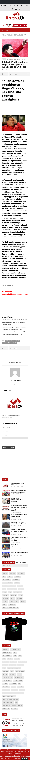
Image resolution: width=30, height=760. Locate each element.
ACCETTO (24, 758)
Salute (12, 598)
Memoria (13, 595)
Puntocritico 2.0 (21, 59)
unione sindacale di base (10, 699)
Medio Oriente (18, 680)
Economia (16, 579)
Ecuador (14, 661)
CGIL (15, 652)
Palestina (13, 683)
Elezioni (5, 665)
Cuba (4, 658)
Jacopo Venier (20, 671)
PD (19, 683)
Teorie (4, 604)
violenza (14, 708)
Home (3, 34)
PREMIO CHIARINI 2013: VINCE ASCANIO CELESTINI (15, 361)
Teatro (23, 601)
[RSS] (19, 9)
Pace (20, 595)
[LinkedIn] (21, 5)
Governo (5, 671)
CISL (20, 655)
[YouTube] (14, 5)
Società (4, 601)
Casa (3, 576)
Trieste (22, 690)
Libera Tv (13, 674)
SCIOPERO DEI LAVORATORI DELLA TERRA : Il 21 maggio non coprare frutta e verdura (19, 508)
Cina (15, 655)
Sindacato (5, 690)
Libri (10, 592)
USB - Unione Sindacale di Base (12, 705)
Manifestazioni (7, 677)
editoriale (22, 661)
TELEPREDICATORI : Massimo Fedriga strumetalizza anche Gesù (19, 538)
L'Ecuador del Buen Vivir (15, 354)
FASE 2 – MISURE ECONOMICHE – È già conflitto (17, 499)
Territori (12, 604)
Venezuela (14, 342)
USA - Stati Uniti (7, 702)
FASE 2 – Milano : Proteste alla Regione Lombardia (18, 491)
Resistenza (5, 686)
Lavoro (21, 589)
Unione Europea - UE (8, 696)
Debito (10, 658)
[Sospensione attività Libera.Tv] (15, 404)
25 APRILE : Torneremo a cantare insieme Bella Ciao (19, 523)
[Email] (16, 9)
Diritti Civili (6, 579)
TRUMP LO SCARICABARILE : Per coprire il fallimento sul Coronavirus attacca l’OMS (19, 531)
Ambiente (12, 573)
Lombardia (17, 592)
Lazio (4, 592)
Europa (12, 665)
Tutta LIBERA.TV (21, 562)
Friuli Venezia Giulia (9, 586)
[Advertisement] (14, 464)
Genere (20, 586)
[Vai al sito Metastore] (14, 628)
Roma (13, 686)
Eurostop (20, 665)
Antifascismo (6, 652)
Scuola (19, 598)
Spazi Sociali (14, 601)
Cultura (17, 576)
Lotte (20, 674)
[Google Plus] (12, 9)
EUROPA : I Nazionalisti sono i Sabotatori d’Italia (19, 553)
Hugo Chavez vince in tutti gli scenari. (15, 319)
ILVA (12, 671)
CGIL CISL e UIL (6, 655)
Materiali (5, 595)
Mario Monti (19, 677)
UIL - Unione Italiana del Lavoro (12, 693)
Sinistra (14, 690)
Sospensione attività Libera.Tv (11, 415)
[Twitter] (18, 5)
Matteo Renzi (6, 680)
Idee (3, 589)
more (28, 74)
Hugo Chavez (6, 342)
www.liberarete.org (18, 718)
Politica (5, 598)
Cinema (10, 576)
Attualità (9, 34)
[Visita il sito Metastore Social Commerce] (15, 25)
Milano (4, 683)
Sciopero (21, 686)
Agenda (4, 573)
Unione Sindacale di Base (10, 607)
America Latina (10, 340)
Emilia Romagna (7, 582)
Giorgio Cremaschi (14, 668)
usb (16, 702)
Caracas (18, 340)
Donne (17, 658)
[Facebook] (11, 5)
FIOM (3, 668)
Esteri (15, 34)
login (4, 5)
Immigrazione (11, 589)
